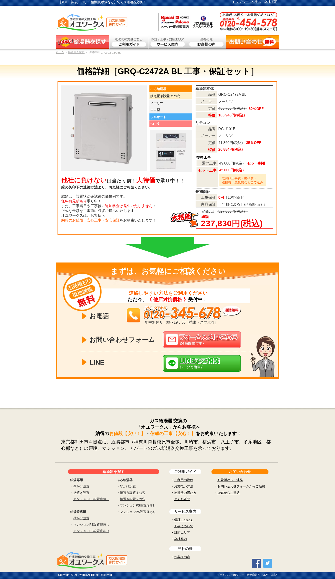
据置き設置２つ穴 (132, 499)
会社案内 (180, 539)
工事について (183, 526)
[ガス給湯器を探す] (82, 42)
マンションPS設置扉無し (91, 499)
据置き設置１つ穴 (132, 492)
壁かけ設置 (81, 486)
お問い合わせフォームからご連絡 (241, 486)
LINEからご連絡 (228, 492)
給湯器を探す (76, 52)
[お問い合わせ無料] (252, 42)
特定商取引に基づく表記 (262, 574)
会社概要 (270, 2)
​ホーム (60, 52)
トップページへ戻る (246, 2)
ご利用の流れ (183, 480)
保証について (183, 520)
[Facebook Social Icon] (256, 563)
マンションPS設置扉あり (91, 531)
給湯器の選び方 (185, 492)
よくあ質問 (182, 499)
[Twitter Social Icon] (267, 563)
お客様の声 (182, 557)
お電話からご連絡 (230, 480)
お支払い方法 (183, 486)
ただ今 (135, 299)
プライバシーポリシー (230, 574)
